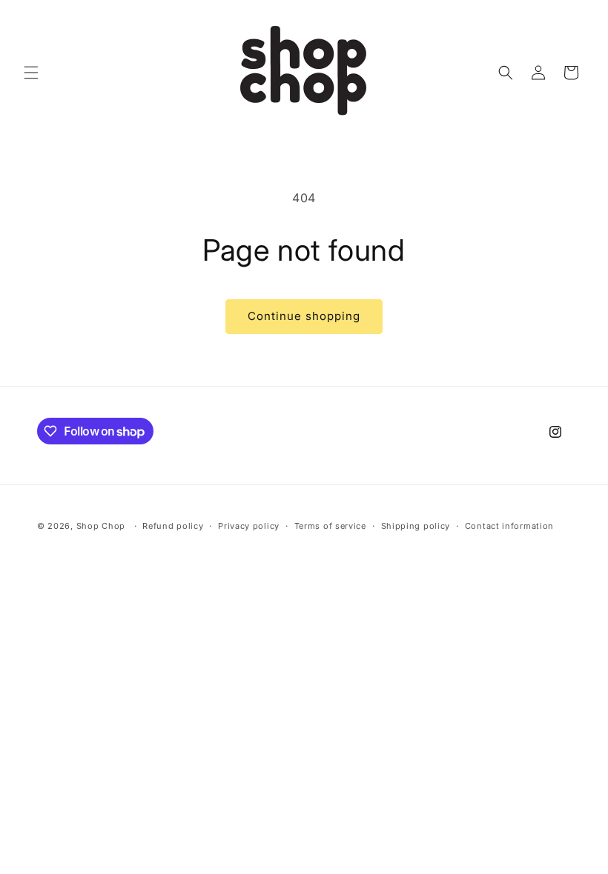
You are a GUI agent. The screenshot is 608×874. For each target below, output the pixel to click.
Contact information (509, 526)
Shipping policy (416, 526)
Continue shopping (304, 316)
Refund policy (172, 526)
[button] (31, 72)
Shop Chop (100, 526)
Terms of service (330, 526)
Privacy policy (249, 526)
